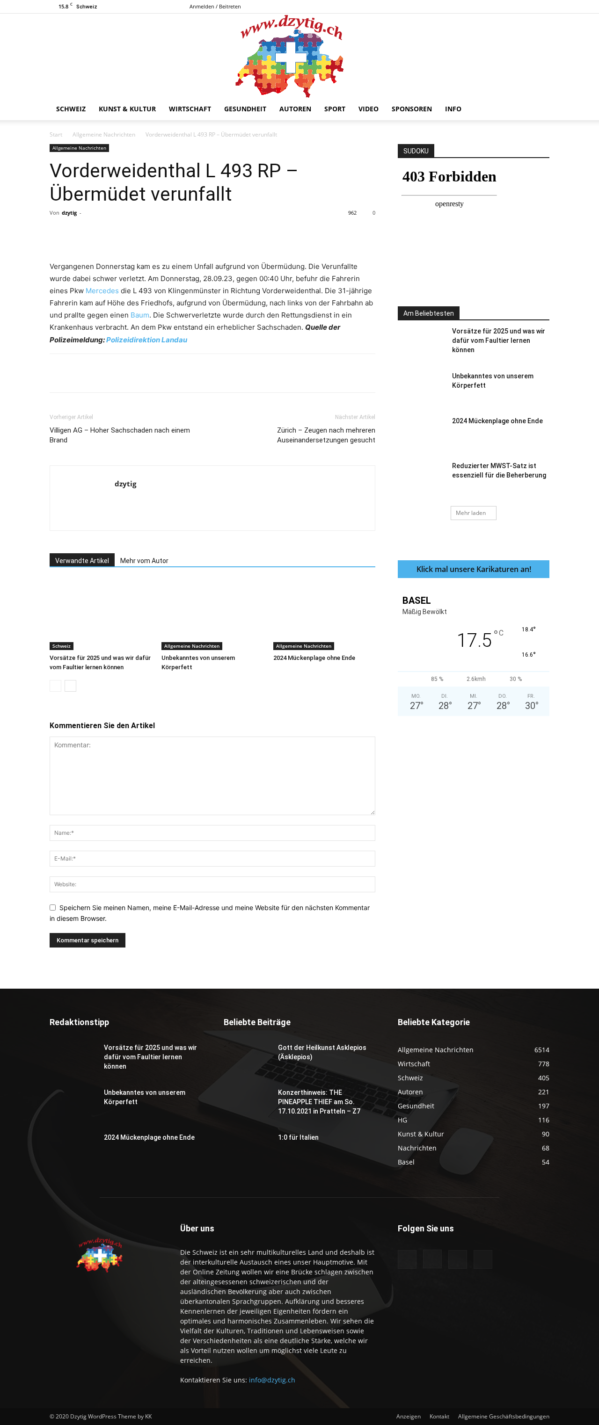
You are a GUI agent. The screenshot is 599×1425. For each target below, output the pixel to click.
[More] (245, 233)
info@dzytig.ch (272, 1379)
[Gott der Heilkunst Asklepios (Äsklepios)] (247, 1059)
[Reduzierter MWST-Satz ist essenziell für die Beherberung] (421, 477)
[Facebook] (496, 6)
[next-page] (70, 686)
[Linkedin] (201, 233)
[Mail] (527, 6)
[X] (542, 6)
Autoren (295, 108)
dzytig (69, 212)
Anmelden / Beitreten (215, 6)
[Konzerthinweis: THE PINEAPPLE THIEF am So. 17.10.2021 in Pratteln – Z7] (247, 1104)
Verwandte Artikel (82, 560)
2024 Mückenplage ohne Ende (314, 657)
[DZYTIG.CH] (299, 56)
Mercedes (102, 290)
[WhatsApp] (180, 233)
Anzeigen (408, 1416)
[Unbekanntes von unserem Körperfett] (212, 615)
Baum (140, 315)
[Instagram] (511, 6)
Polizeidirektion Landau (146, 339)
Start (56, 134)
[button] (538, 109)
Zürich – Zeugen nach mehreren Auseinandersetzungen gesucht (326, 435)
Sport (334, 108)
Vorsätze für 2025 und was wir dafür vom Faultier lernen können (498, 340)
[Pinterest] (158, 233)
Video (368, 108)
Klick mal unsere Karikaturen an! (473, 569)
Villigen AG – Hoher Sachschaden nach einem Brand (120, 435)
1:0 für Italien (298, 1137)
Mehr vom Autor (144, 560)
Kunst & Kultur (127, 108)
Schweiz (71, 108)
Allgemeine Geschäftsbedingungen (503, 1416)
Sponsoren (412, 108)
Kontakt (439, 1416)
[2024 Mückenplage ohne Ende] (324, 615)
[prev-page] (55, 686)
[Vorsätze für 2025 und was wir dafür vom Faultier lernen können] (101, 615)
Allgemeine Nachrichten (104, 134)
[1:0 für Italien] (247, 1149)
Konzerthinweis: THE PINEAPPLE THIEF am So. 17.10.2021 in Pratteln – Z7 (319, 1102)
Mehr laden (471, 513)
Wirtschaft (190, 108)
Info (453, 108)
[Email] (223, 233)
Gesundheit (245, 108)
